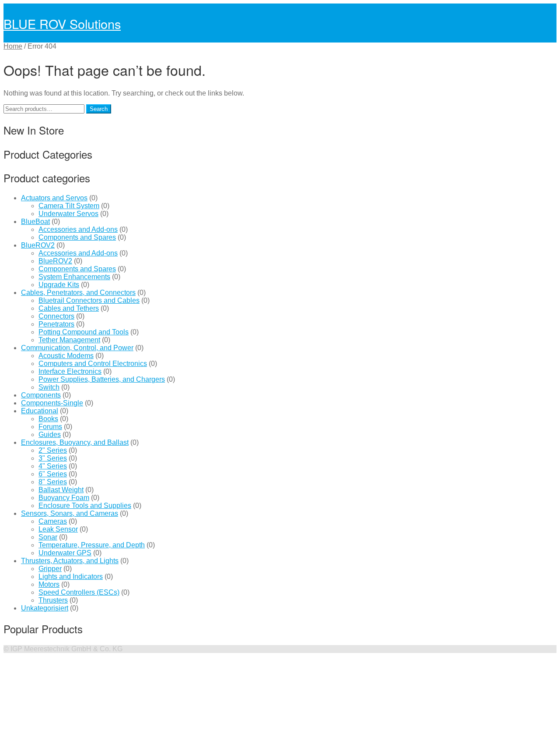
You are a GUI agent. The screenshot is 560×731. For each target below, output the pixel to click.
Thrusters (53, 600)
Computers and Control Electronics (92, 363)
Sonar (47, 537)
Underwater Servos (68, 213)
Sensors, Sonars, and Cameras (69, 513)
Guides (49, 434)
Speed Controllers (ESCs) (78, 592)
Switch (49, 387)
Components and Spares (77, 237)
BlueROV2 (38, 245)
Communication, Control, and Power (77, 347)
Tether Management (69, 340)
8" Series (52, 482)
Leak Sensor (58, 529)
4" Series (52, 466)
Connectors (56, 316)
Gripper (50, 568)
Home (13, 46)
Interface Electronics (70, 371)
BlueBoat (35, 221)
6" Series (52, 474)
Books (48, 418)
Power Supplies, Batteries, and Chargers (101, 379)
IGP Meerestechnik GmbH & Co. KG (66, 649)
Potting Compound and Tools (83, 332)
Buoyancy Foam (63, 497)
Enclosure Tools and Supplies (84, 505)
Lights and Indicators (70, 576)
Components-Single (52, 403)
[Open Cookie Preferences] (69, 723)
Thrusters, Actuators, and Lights (70, 560)
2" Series (52, 450)
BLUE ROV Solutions (62, 23)
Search (99, 109)
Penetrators (56, 324)
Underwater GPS (64, 553)
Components (41, 395)
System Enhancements (74, 276)
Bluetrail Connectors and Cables (89, 300)
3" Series (52, 458)
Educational (39, 411)
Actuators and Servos (54, 198)
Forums (50, 426)
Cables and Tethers (68, 308)
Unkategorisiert (44, 608)
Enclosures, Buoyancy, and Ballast (75, 442)
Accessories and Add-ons (78, 229)
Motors (49, 584)
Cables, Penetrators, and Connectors (78, 292)
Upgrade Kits (58, 284)
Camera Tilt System (68, 205)
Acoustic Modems (66, 355)
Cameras (52, 521)
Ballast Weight (61, 489)
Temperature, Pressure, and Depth (91, 545)
